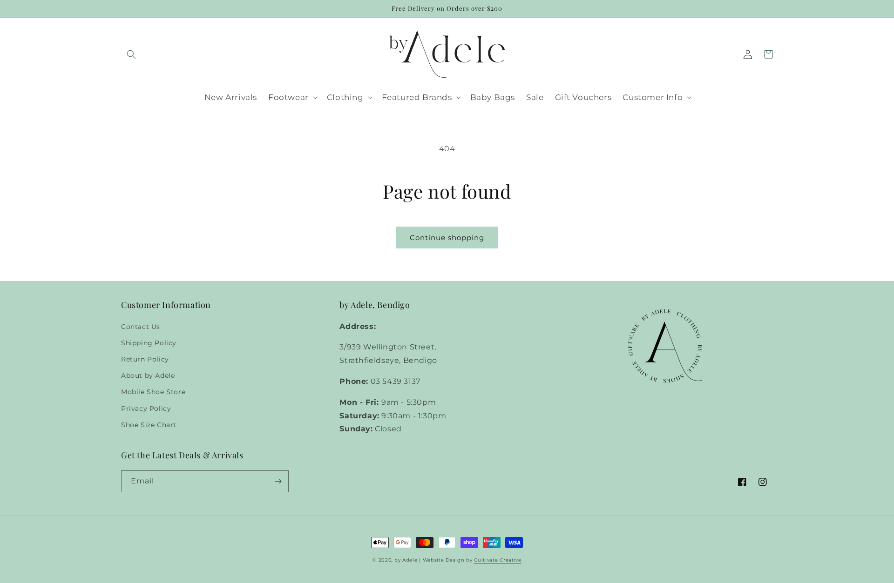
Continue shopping (447, 237)
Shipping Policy (148, 343)
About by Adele (148, 375)
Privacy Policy (146, 408)
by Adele (406, 560)
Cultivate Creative (498, 560)
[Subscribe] (278, 481)
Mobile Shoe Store (153, 392)
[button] (131, 54)
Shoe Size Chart (148, 425)
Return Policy (145, 359)
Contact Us (140, 326)
